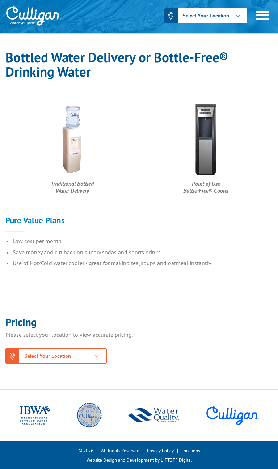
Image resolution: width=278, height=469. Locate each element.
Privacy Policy (160, 450)
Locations (190, 450)
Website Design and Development (120, 460)
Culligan (33, 16)
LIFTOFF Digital (176, 460)
